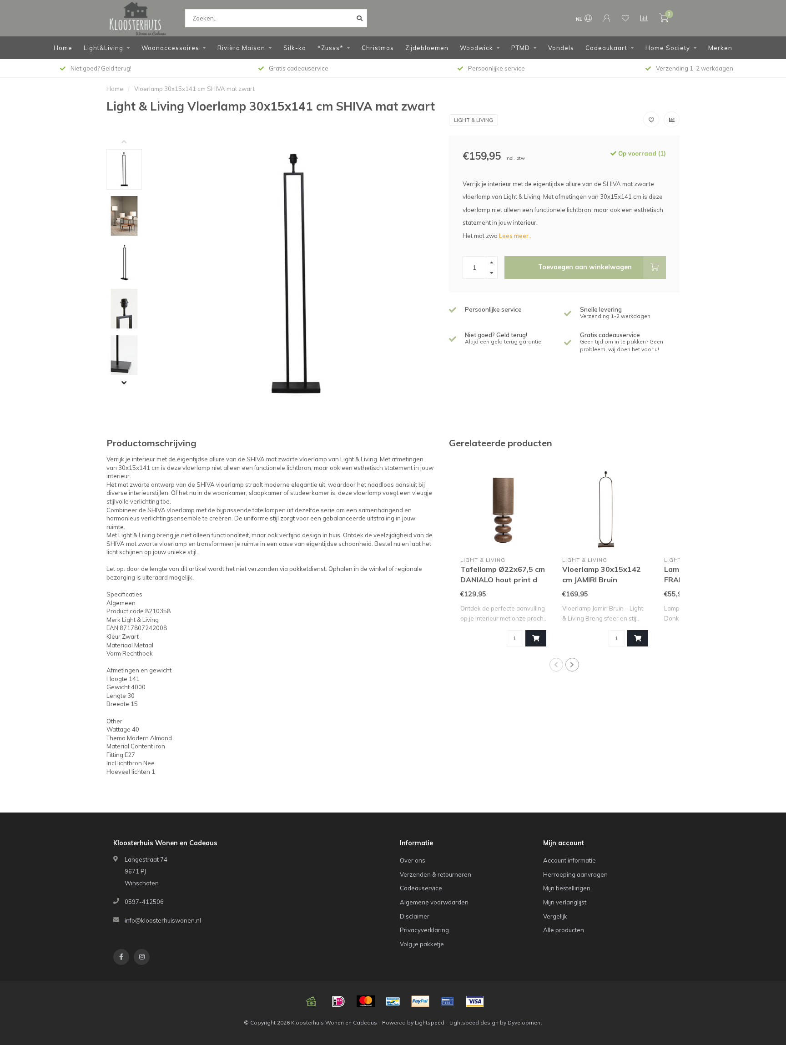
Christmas (378, 47)
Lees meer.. (515, 235)
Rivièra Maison (241, 47)
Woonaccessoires (170, 47)
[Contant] (311, 1001)
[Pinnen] (447, 1001)
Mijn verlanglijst (564, 902)
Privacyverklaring (424, 930)
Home (63, 47)
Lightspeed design (474, 1022)
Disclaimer (414, 916)
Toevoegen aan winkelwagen (585, 267)
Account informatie (569, 860)
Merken (720, 47)
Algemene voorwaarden (434, 902)
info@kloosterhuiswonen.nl (163, 920)
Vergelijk (555, 916)
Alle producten (563, 930)
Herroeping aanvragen (575, 874)
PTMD (520, 47)
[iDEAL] (338, 1001)
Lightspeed (429, 1022)
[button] (131, 142)
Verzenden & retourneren (435, 874)
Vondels (561, 47)
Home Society (667, 47)
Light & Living (473, 120)
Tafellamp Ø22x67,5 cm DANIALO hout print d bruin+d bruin (502, 580)
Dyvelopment (525, 1022)
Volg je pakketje (422, 944)
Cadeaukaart (606, 47)
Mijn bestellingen (566, 888)
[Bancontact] (393, 1001)
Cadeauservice (421, 888)
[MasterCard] (365, 1001)
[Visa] (475, 1001)
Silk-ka (294, 47)
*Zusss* (330, 47)
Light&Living (103, 47)
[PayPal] (420, 1001)
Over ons (412, 860)
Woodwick (476, 47)
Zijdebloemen (426, 47)
